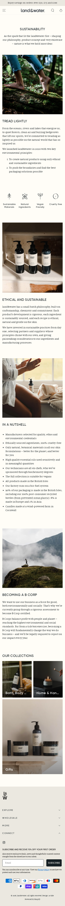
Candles (10, 506)
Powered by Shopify (32, 899)
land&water (21, 896)
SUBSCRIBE (54, 862)
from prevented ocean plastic (32, 497)
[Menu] (4, 10)
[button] (52, 10)
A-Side (51, 896)
